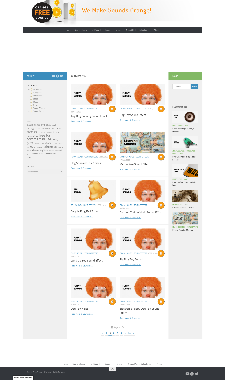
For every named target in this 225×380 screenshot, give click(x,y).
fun (53, 140)
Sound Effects (81, 30)
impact (55, 143)
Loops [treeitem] (35, 99)
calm (53, 128)
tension (41, 154)
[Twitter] (61, 76)
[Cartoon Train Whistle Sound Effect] (142, 191)
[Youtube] (53, 76)
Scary (45, 150)
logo (28, 147)
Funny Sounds (77, 109)
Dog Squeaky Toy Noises (86, 163)
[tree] (45, 100)
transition (48, 154)
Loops (107, 30)
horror (49, 143)
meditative (39, 147)
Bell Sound (76, 205)
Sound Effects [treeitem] (39, 108)
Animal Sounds (178, 151)
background (34, 128)
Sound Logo (183, 126)
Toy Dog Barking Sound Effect (89, 116)
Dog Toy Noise (79, 308)
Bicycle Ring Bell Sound (85, 211)
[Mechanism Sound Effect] (142, 142)
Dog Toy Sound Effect (133, 115)
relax (34, 150)
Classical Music (178, 204)
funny (56, 140)
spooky (29, 154)
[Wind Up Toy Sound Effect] (93, 239)
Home (68, 30)
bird (46, 129)
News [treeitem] (35, 105)
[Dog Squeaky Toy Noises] (93, 142)
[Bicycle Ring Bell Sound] (93, 191)
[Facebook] (57, 76)
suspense (35, 154)
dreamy (56, 132)
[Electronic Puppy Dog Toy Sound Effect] (142, 287)
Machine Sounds (127, 157)
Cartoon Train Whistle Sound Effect (141, 212)
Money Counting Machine (182, 230)
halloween (37, 143)
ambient (45, 124)
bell (43, 128)
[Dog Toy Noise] (93, 287)
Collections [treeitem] (37, 96)
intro (59, 143)
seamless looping (54, 150)
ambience (35, 124)
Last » (131, 333)
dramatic (49, 132)
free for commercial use (39, 137)
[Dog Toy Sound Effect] (142, 94)
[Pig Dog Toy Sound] (142, 239)
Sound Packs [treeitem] (38, 111)
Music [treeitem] (35, 102)
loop (32, 146)
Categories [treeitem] (37, 92)
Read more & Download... (82, 121)
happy (44, 143)
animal (53, 125)
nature (47, 146)
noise (54, 147)
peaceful (60, 147)
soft (61, 150)
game (30, 143)
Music (118, 30)
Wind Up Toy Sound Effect (87, 260)
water (59, 154)
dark (44, 132)
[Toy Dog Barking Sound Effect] (93, 94)
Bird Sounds (190, 151)
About (156, 30)
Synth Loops (183, 179)
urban (54, 154)
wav (29, 157)
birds (49, 129)
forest (36, 136)
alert (28, 125)
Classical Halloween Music (183, 208)
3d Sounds (96, 30)
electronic (30, 136)
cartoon (58, 128)
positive (29, 150)
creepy (40, 132)
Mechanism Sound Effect (135, 164)
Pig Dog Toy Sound (131, 259)
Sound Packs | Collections (137, 30)
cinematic (32, 132)
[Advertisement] (112, 53)
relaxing (39, 150)
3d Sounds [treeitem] (37, 89)
